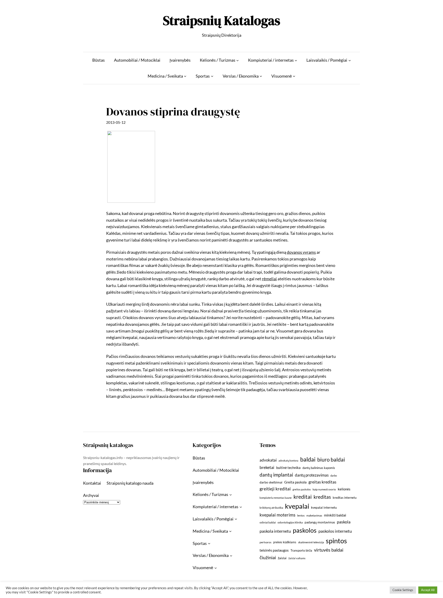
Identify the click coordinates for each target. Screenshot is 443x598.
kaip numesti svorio (324, 489)
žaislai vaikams (296, 558)
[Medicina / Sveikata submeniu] (185, 76)
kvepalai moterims (277, 514)
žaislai (282, 558)
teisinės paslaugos (274, 550)
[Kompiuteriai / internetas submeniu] (296, 60)
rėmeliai (269, 278)
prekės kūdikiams (284, 542)
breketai (267, 467)
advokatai (268, 460)
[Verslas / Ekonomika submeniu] (261, 76)
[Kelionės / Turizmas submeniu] (237, 60)
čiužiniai (268, 557)
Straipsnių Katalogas (221, 20)
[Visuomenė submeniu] (294, 76)
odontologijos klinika (290, 522)
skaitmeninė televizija (311, 542)
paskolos (305, 530)
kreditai (302, 496)
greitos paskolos (302, 489)
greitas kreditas (322, 481)
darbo (333, 475)
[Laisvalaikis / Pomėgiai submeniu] (349, 60)
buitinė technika (288, 467)
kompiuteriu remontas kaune (276, 497)
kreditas (322, 497)
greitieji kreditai (275, 488)
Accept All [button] (427, 590)
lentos (301, 515)
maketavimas (314, 515)
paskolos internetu (335, 531)
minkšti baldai (335, 515)
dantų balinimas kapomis (318, 468)
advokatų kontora (288, 460)
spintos (336, 541)
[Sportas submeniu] (212, 76)
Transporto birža (301, 550)
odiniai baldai (268, 522)
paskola (343, 521)
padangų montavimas (320, 522)
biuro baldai (331, 459)
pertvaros (265, 542)
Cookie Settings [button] (402, 590)
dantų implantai (276, 475)
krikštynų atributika (271, 507)
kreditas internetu (344, 497)
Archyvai (91, 495)
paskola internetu (275, 531)
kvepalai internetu (324, 507)
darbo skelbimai (271, 482)
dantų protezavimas (312, 475)
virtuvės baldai (328, 550)
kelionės (344, 489)
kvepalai (297, 506)
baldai (307, 459)
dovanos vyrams (301, 252)
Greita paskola (295, 482)
